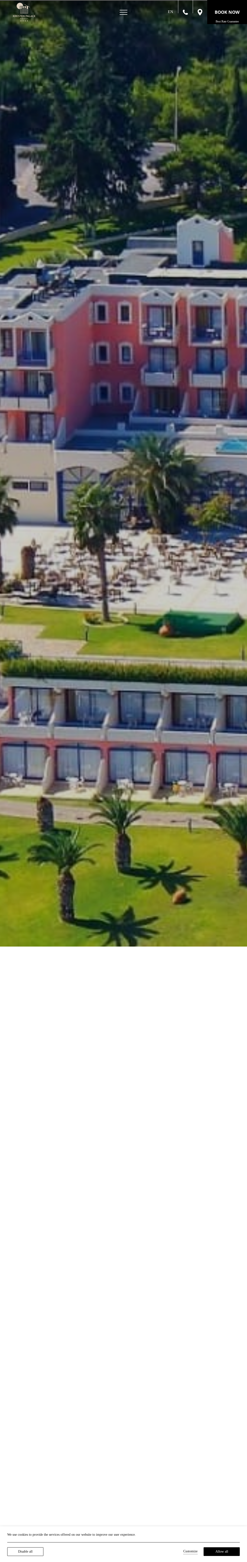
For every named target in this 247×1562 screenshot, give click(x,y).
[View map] (200, 12)
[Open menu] (123, 12)
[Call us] (185, 12)
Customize (190, 1551)
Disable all (25, 1551)
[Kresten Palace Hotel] (24, 12)
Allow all (221, 1551)
